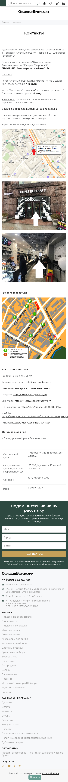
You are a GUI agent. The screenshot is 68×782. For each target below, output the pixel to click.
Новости (6, 729)
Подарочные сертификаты (17, 616)
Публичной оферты (16, 564)
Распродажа (9, 665)
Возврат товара (10, 724)
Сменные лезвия (11, 634)
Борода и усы (9, 656)
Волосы (6, 670)
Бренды (6, 692)
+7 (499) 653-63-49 (16, 580)
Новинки (7, 678)
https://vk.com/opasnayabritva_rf (33, 400)
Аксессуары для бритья (15, 639)
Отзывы (6, 715)
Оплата (6, 706)
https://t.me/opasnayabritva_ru (30, 394)
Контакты (7, 711)
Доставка (7, 702)
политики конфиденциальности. (45, 564)
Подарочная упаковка (14, 625)
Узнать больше (50, 773)
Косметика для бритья (14, 643)
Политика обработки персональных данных (27, 737)
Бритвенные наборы (13, 652)
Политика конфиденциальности (20, 733)
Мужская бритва (11, 630)
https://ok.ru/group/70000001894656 (41, 407)
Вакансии (7, 720)
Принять (35, 777)
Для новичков (9, 621)
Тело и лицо (8, 661)
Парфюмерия (9, 674)
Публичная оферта (12, 742)
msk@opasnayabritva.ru (38, 382)
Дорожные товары (12, 647)
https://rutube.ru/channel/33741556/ (30, 422)
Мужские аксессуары (14, 687)
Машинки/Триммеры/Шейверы (19, 683)
